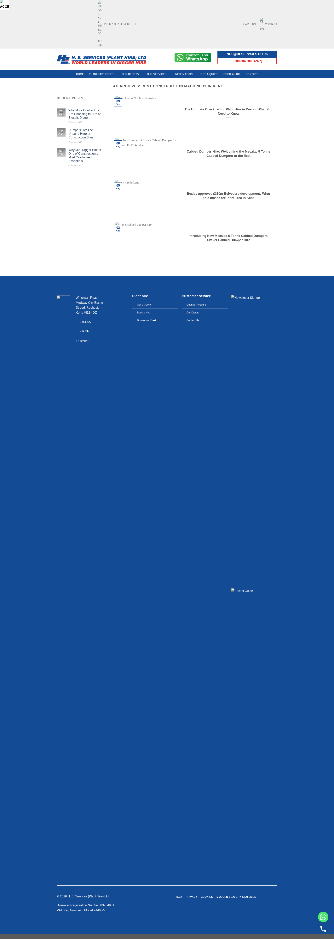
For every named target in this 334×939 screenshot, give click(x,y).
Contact (271, 24)
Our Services (157, 74)
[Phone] (323, 929)
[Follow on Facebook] (59, 24)
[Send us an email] (73, 24)
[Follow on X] (70, 24)
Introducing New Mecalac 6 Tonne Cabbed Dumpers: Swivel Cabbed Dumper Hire (228, 238)
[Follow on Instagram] (62, 24)
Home (80, 74)
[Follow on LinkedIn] (81, 24)
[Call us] (77, 24)
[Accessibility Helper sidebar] (4, 4)
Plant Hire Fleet (101, 74)
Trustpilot (82, 341)
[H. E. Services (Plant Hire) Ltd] (101, 59)
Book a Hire (232, 74)
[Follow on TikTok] (66, 24)
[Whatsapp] (323, 917)
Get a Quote (209, 74)
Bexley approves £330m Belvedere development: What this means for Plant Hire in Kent (228, 196)
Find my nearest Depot (119, 24)
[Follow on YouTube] (85, 24)
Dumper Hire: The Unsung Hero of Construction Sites (81, 133)
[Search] (91, 24)
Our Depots (130, 74)
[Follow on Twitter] (241, 911)
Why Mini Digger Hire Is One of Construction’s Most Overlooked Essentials (84, 155)
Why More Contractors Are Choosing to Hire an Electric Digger (84, 114)
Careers (249, 24)
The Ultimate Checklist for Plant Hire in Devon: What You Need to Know (228, 111)
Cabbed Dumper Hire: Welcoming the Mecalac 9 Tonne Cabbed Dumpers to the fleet (228, 154)
